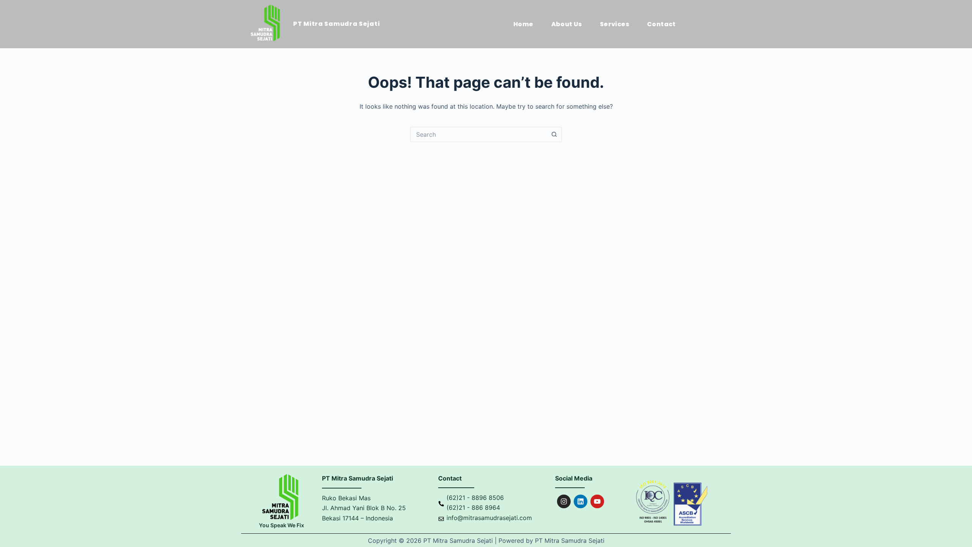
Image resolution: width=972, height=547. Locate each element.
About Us (566, 24)
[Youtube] (597, 501)
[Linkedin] (580, 501)
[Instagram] (564, 501)
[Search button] (554, 134)
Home (523, 24)
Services (614, 24)
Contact (661, 24)
